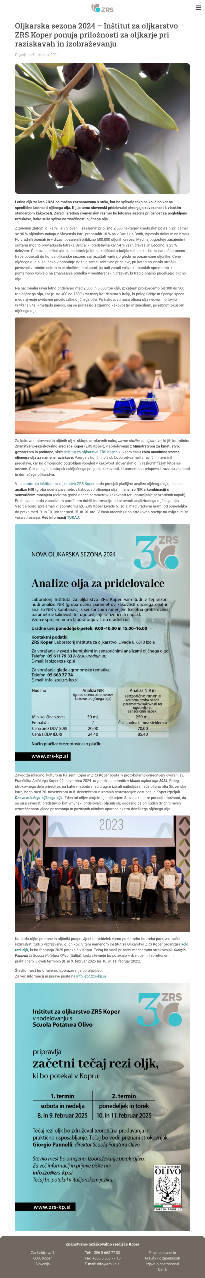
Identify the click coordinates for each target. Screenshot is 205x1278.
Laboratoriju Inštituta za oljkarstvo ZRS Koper (56, 484)
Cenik (162, 1269)
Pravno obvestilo (162, 1252)
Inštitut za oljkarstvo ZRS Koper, (91, 452)
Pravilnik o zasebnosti (162, 1258)
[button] (198, 8)
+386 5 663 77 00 (106, 1252)
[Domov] (102, 8)
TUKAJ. (73, 517)
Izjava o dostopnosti (162, 1264)
